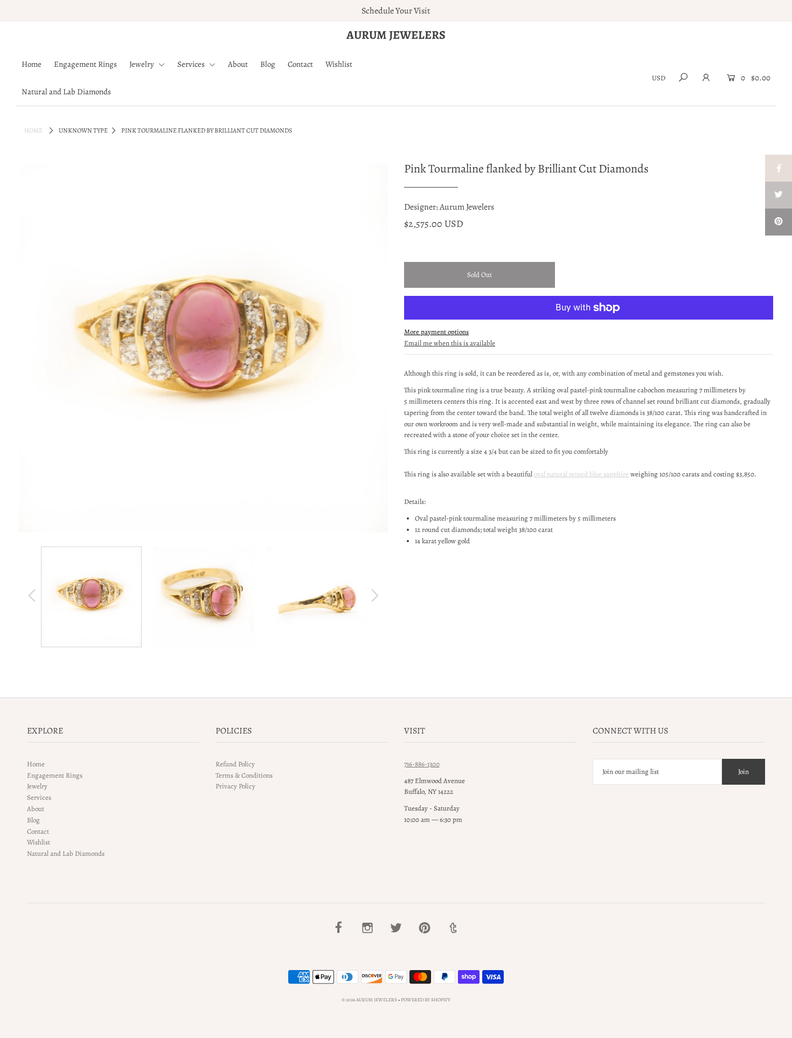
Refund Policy (235, 764)
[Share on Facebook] (778, 168)
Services (191, 64)
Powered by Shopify (425, 1000)
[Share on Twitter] (778, 195)
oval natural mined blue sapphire (581, 474)
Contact (300, 64)
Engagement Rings (85, 64)
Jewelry (142, 64)
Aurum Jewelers (396, 35)
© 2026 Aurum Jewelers (369, 1000)
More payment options (436, 331)
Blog (267, 64)
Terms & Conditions (244, 775)
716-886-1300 (422, 764)
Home (31, 64)
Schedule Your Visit (396, 11)
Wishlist (338, 64)
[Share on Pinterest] (778, 222)
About (238, 64)
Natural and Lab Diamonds (66, 91)
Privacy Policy (235, 786)
